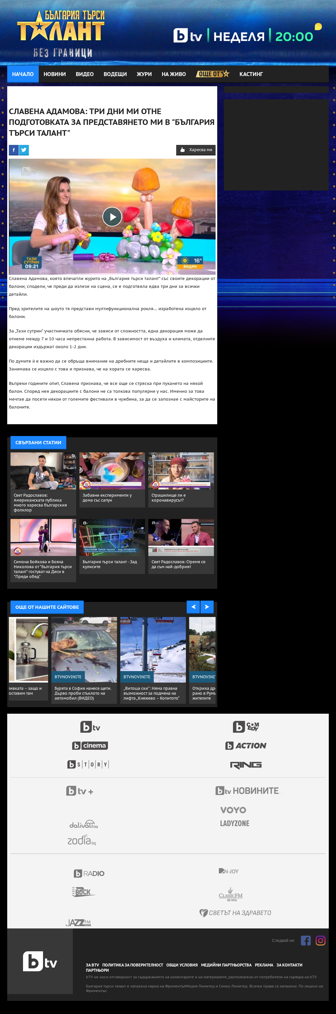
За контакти (290, 965)
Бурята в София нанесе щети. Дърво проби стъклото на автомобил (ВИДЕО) (42, 693)
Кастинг (251, 74)
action (246, 742)
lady (90, 761)
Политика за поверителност (132, 965)
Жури (144, 74)
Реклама (264, 965)
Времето (84, 824)
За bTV (92, 965)
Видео (85, 74)
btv (90, 723)
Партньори (97, 970)
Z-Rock (87, 892)
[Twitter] (24, 150)
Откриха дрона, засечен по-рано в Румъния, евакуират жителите (179, 693)
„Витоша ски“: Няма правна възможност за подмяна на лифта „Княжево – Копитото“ (111, 693)
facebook (306, 940)
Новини (55, 74)
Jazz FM (79, 922)
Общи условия (182, 965)
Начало (23, 74)
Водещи (115, 74)
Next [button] (207, 607)
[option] (43, 660)
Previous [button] (193, 607)
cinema (90, 742)
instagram (321, 940)
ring (246, 761)
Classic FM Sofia (248, 894)
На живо (174, 74)
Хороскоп (84, 839)
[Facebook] (14, 150)
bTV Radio (89, 873)
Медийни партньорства (226, 965)
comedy (246, 723)
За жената (236, 823)
